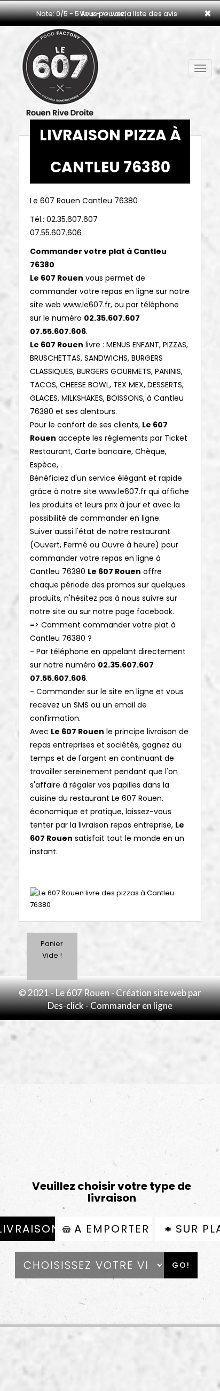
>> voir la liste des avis (139, 14)
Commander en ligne (131, 1005)
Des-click (66, 1005)
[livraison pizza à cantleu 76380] (60, 41)
